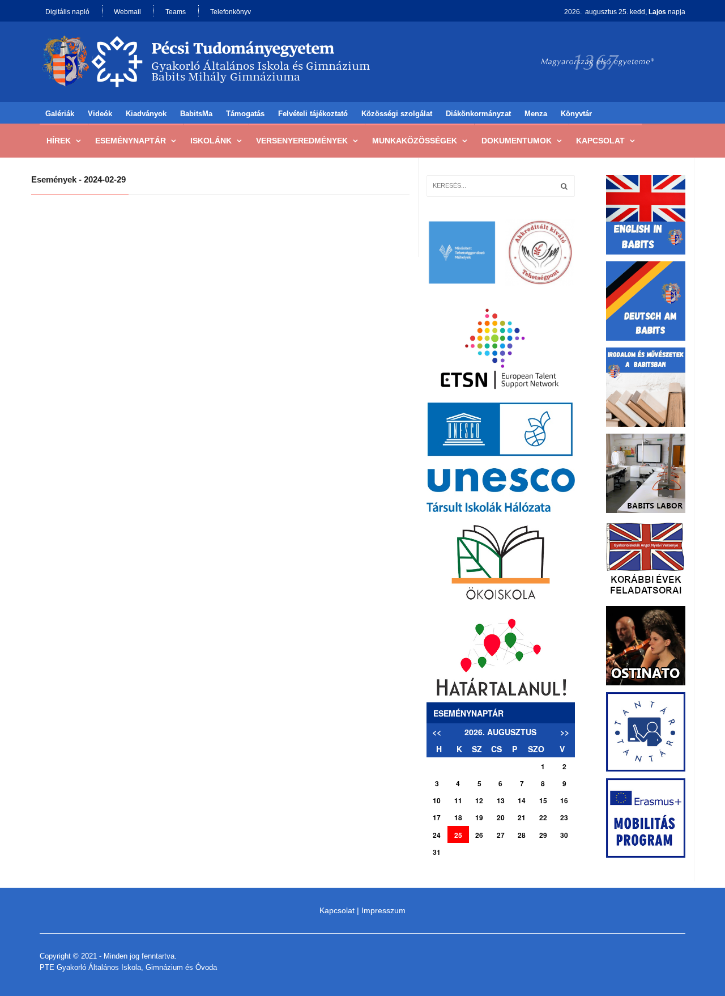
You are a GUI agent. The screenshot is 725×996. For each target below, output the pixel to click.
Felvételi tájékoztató (313, 113)
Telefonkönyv (230, 12)
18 (458, 817)
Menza (535, 113)
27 (501, 835)
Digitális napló (67, 12)
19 (479, 817)
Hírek (58, 140)
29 (543, 835)
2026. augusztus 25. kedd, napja (624, 12)
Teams (175, 12)
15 (543, 800)
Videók (100, 113)
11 (458, 800)
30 (564, 835)
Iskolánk (211, 140)
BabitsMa (196, 113)
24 (437, 835)
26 (479, 835)
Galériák (59, 113)
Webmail (127, 12)
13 (501, 800)
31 (437, 852)
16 (564, 800)
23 (564, 817)
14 (522, 800)
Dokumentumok (516, 140)
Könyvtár (576, 113)
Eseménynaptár (130, 140)
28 (522, 835)
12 (479, 800)
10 (437, 800)
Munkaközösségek (414, 140)
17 (437, 817)
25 (458, 835)
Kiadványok (146, 113)
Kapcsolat (600, 140)
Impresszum (383, 910)
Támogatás (245, 113)
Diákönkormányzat (478, 113)
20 (501, 817)
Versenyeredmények (302, 140)
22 (543, 817)
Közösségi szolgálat (396, 113)
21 (522, 817)
